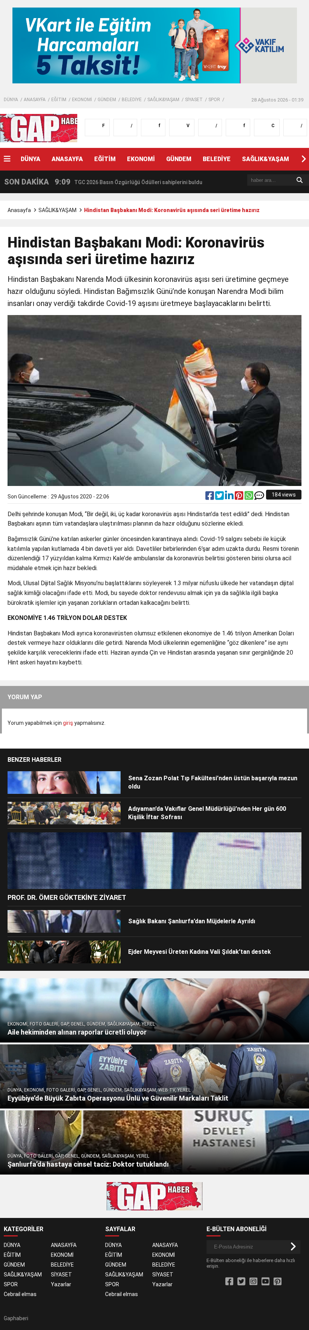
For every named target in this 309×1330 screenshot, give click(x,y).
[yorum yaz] (259, 497)
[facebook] (210, 497)
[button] (303, 159)
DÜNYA (11, 99)
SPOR (214, 99)
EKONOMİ (82, 99)
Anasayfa (19, 210)
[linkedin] (230, 497)
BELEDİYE (132, 99)
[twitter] (220, 497)
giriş (68, 723)
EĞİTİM (58, 99)
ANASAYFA (35, 99)
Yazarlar (61, 1284)
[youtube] (265, 1281)
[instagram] (253, 1281)
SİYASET (194, 99)
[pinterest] (240, 497)
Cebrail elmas (20, 1294)
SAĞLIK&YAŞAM (163, 99)
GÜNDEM (107, 99)
